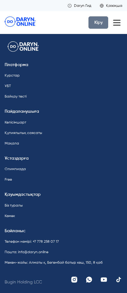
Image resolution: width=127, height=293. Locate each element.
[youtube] (104, 279)
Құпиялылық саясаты (23, 133)
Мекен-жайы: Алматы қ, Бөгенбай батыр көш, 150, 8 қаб (32, 262)
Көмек (10, 216)
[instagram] (74, 279)
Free (8, 179)
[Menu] (116, 22)
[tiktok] (118, 279)
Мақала (12, 143)
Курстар (12, 75)
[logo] (20, 22)
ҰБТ (8, 86)
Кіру (98, 22)
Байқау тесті (16, 96)
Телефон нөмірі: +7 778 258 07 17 (32, 241)
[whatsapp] (89, 279)
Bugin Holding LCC (23, 282)
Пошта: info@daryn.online (26, 252)
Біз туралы (14, 205)
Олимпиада (15, 169)
